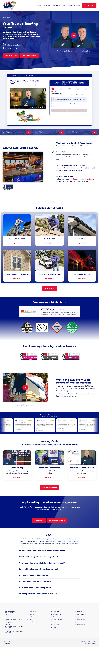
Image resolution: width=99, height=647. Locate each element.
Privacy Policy (84, 641)
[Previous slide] (3, 327)
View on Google (15, 430)
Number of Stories (73, 103)
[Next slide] (95, 327)
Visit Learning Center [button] (49, 487)
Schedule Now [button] (89, 5)
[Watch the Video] (73, 35)
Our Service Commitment (90, 643)
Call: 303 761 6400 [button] (10, 55)
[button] (48, 336)
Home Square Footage (55, 103)
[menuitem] (38, 5)
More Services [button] (49, 288)
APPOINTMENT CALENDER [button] (29, 55)
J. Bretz (58, 314)
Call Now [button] (39, 520)
